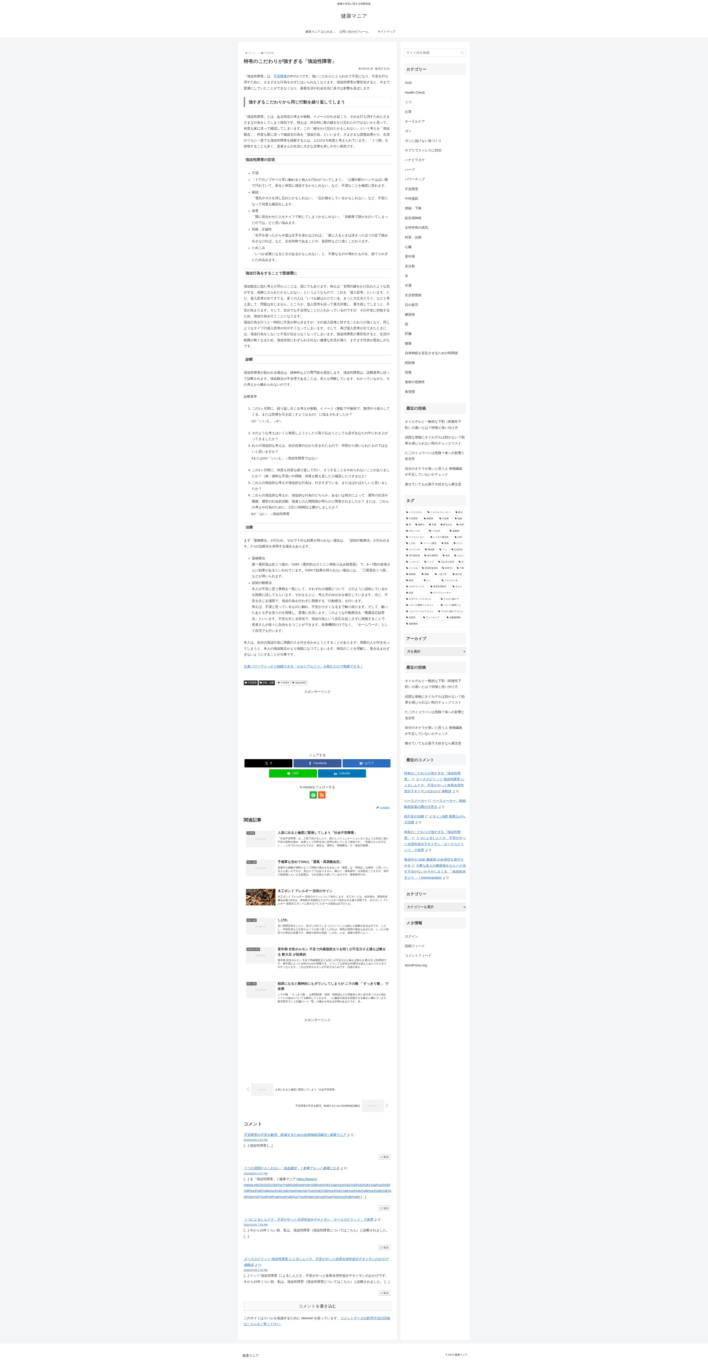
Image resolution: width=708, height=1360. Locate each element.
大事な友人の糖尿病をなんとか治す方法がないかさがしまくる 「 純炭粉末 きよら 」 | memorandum (435, 871)
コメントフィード (418, 956)
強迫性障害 (300, 682)
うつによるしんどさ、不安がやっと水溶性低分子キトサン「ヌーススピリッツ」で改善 (308, 1219)
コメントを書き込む (317, 1306)
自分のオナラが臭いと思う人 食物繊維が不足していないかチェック (433, 471)
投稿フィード (415, 946)
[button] (462, 53)
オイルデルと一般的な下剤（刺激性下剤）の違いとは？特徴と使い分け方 (433, 424)
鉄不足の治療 (414, 816)
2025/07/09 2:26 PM (256, 1270)
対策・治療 (268, 682)
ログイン (411, 936)
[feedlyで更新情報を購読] (313, 795)
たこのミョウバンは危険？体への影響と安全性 (435, 456)
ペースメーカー (415, 801)
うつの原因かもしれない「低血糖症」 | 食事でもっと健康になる (291, 1168)
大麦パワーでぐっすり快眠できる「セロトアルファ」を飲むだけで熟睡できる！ (303, 666)
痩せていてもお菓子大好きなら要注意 (433, 484)
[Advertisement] (317, 720)
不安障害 (280, 76)
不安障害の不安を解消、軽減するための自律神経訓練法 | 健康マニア (295, 1135)
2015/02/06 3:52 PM (256, 1140)
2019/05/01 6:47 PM (256, 1173)
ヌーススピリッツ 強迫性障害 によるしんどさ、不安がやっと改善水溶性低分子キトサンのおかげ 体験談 (434, 785)
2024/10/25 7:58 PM (256, 1224)
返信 (386, 1156)
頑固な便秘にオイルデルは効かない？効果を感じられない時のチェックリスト (435, 440)
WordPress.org (416, 965)
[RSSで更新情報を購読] (321, 795)
